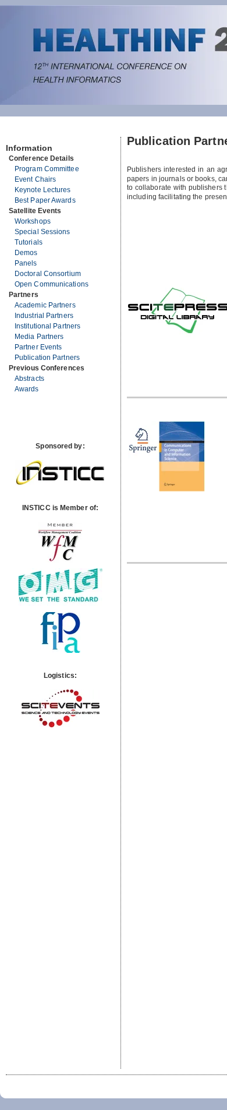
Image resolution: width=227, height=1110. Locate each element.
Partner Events (38, 347)
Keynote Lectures (43, 190)
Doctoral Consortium (48, 274)
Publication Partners (47, 357)
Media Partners (39, 337)
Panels (26, 263)
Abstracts (29, 378)
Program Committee (47, 169)
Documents (18, 132)
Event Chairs (35, 179)
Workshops (33, 221)
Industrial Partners (44, 316)
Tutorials (28, 242)
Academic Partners (45, 305)
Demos (26, 253)
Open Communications (51, 284)
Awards (27, 389)
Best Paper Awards (45, 200)
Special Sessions (42, 232)
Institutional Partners (47, 326)
